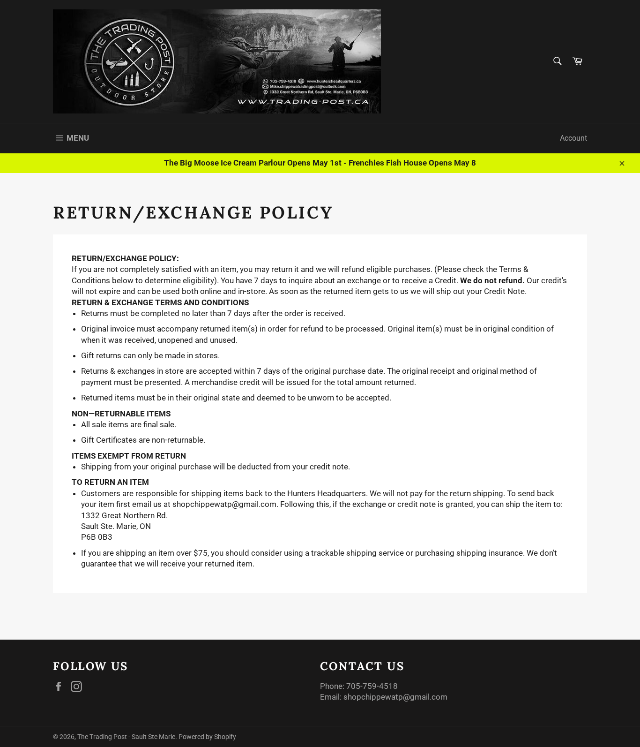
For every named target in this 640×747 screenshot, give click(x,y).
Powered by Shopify (207, 736)
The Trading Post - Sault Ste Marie (126, 736)
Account (573, 138)
